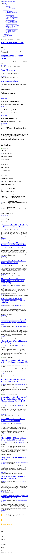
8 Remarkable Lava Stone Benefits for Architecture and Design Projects (14, 226)
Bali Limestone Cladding (20, 326)
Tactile (7, 32)
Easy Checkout (8, 70)
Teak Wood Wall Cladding (12, 29)
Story (10, 7)
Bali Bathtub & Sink (10, 27)
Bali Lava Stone (16, 229)
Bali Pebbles (16, 285)
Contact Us (3, 76)
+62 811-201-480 (4, 215)
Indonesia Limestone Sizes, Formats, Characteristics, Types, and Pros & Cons (14, 322)
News (4, 36)
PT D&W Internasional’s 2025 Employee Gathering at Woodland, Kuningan (13, 300)
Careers (13, 8)
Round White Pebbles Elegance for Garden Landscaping (13, 477)
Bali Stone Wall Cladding (12, 21)
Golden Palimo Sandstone (12, 17)
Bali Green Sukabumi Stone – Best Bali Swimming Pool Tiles (13, 380)
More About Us (4, 142)
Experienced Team (9, 81)
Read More (3, 238)
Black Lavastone (10, 13)
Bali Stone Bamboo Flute (11, 22)
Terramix (8, 6)
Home (4, 3)
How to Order (9, 35)
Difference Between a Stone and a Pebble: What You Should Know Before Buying (13, 281)
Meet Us (2, 86)
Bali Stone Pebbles (10, 31)
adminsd (4, 229)
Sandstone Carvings (10, 26)
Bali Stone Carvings (18, 423)
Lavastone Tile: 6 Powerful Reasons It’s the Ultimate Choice (13, 262)
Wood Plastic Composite (11, 24)
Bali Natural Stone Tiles (12, 42)
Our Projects (3, 65)
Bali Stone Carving (10, 20)
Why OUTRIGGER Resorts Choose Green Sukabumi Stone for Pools (13, 439)
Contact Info (6, 34)
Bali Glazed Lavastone (11, 30)
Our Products (6, 10)
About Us (5, 4)
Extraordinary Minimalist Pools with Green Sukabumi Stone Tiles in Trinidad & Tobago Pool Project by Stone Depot (14, 400)
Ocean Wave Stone (10, 16)
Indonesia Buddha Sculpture (12, 25)
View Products (4, 98)
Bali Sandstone (17, 247)
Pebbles (17, 481)
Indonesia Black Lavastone (22, 462)
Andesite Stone (9, 11)
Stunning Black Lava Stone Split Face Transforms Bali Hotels (14, 497)
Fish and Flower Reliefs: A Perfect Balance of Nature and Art (13, 420)
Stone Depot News (19, 305)
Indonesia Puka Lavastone (12, 18)
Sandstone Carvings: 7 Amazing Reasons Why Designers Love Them (13, 244)
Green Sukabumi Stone (11, 12)
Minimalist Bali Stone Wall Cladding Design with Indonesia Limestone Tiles (14, 361)
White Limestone (10, 15)
